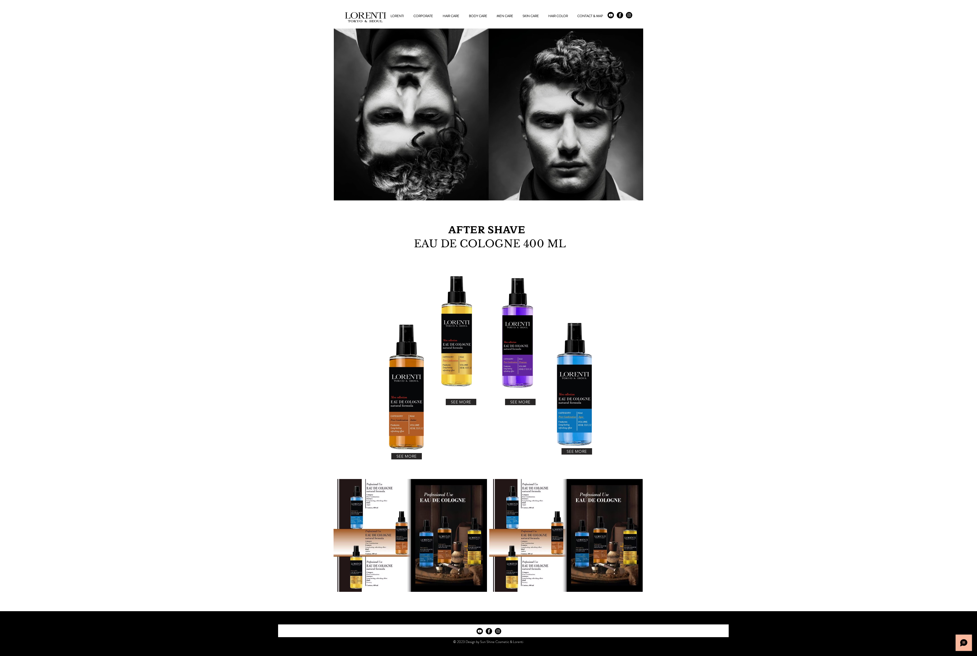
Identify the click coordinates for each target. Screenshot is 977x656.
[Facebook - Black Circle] (620, 15)
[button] (451, 16)
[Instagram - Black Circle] (629, 15)
